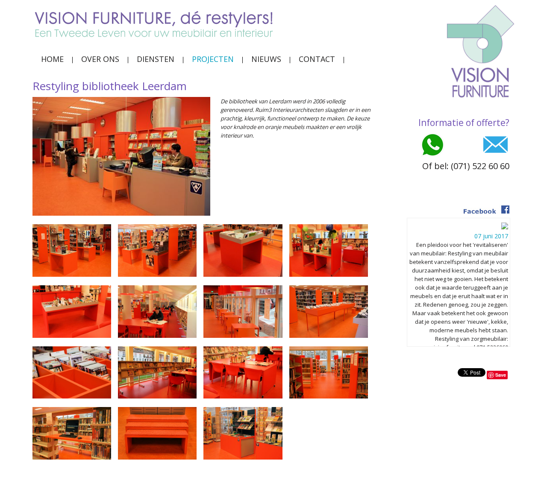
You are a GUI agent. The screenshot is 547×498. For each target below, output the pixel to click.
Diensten (155, 59)
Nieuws (266, 59)
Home (52, 59)
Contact (317, 59)
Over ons (100, 59)
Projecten (213, 59)
